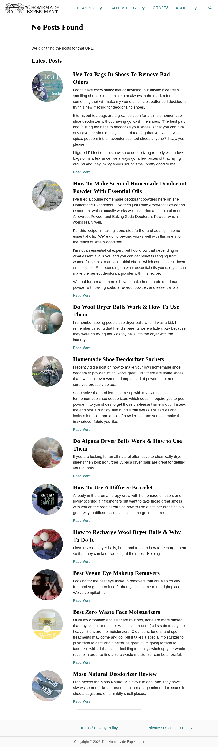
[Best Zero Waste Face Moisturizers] (47, 623)
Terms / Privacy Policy (99, 728)
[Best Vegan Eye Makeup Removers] (47, 584)
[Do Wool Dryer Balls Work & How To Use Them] (47, 318)
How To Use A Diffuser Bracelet (113, 487)
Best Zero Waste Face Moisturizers (116, 612)
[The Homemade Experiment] (32, 8)
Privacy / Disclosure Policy (169, 728)
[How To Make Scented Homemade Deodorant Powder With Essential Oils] (47, 195)
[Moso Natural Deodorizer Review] (47, 685)
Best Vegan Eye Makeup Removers (116, 573)
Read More (81, 172)
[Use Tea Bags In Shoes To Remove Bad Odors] (47, 86)
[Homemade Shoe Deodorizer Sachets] (47, 371)
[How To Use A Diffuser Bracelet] (47, 499)
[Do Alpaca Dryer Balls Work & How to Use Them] (47, 452)
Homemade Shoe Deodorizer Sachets (118, 359)
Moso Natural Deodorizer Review (115, 674)
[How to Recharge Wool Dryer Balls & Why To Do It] (47, 544)
